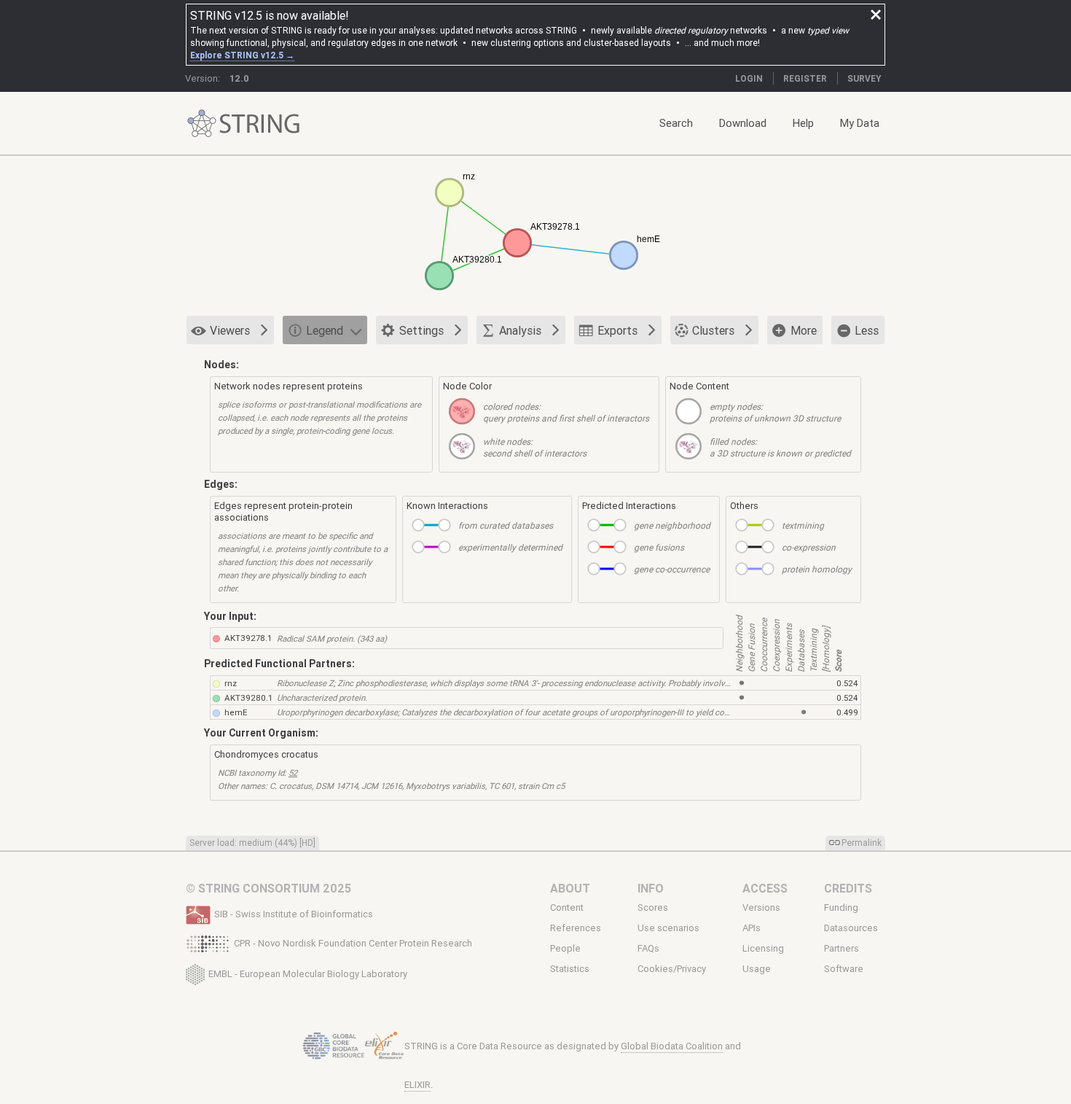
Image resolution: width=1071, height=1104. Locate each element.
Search (676, 123)
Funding (841, 907)
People (565, 949)
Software (843, 969)
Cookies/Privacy (672, 969)
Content (567, 907)
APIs (751, 928)
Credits (848, 888)
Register (805, 78)
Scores (653, 907)
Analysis (520, 330)
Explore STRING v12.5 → (242, 55)
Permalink (862, 842)
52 (293, 772)
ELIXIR (417, 1084)
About (570, 888)
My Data (859, 123)
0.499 (847, 712)
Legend (324, 330)
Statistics (569, 969)
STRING (202, 123)
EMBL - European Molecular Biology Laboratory (307, 973)
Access (765, 888)
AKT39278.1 (248, 637)
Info (651, 888)
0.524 (847, 682)
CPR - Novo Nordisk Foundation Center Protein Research (353, 943)
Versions (761, 907)
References (575, 928)
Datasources (851, 928)
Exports (617, 330)
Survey (864, 78)
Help (803, 123)
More (803, 330)
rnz (230, 682)
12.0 (239, 78)
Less (867, 330)
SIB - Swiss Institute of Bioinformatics (293, 914)
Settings (421, 330)
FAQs (648, 949)
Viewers (230, 330)
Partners (841, 949)
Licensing (763, 949)
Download (742, 123)
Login (749, 78)
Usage (756, 969)
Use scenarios (668, 928)
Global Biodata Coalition (672, 1046)
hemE (235, 712)
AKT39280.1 (248, 697)
